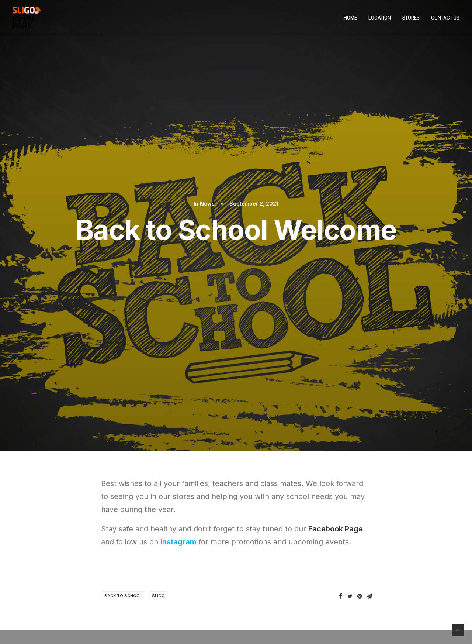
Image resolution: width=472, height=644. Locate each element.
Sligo (158, 595)
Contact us (445, 17)
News (207, 203)
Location (379, 17)
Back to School (123, 595)
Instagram (178, 541)
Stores (411, 17)
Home (350, 17)
